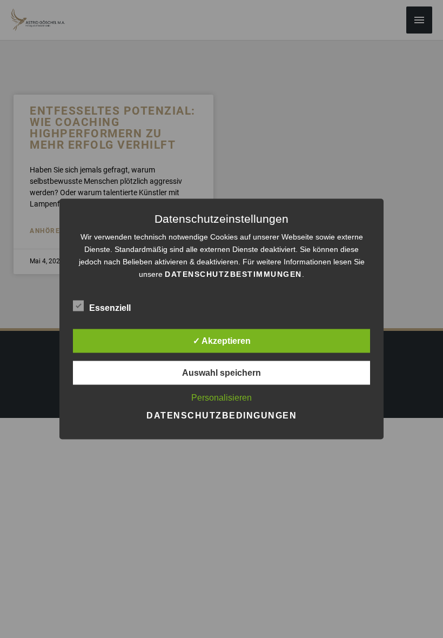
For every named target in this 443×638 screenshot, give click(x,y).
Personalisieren (221, 397)
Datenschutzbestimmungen (233, 274)
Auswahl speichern (221, 372)
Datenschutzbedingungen (221, 415)
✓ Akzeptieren (222, 340)
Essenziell (110, 308)
